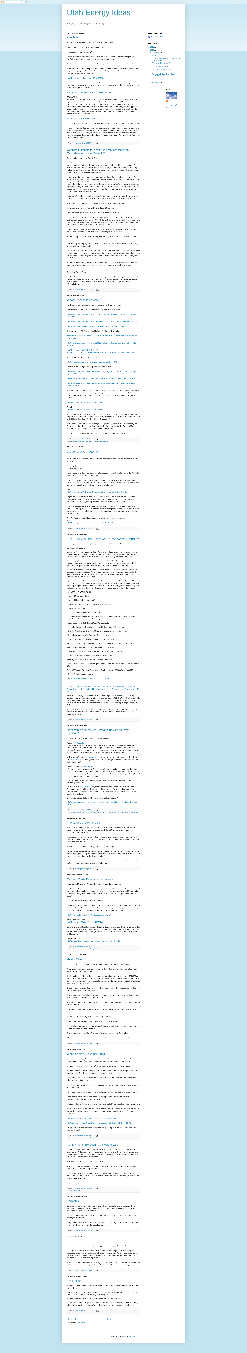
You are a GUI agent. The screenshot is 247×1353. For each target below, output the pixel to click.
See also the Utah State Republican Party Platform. (86, 118)
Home (109, 1319)
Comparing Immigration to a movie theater (93, 1144)
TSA (69, 1241)
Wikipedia (80, 743)
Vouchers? (73, 37)
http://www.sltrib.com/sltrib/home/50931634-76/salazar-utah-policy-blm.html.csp (96, 326)
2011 (152, 47)
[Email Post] (97, 143)
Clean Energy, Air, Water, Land (86, 1053)
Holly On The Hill (157, 37)
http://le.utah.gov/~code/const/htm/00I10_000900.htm (87, 78)
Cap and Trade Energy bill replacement (91, 879)
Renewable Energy (89, 949)
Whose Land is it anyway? (83, 300)
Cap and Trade (77, 949)
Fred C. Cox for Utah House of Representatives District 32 (103, 539)
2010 (152, 50)
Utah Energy (134, 812)
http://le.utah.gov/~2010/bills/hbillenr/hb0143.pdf (85, 402)
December (156, 53)
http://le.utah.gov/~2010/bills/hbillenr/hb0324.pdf (85, 409)
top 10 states (75, 760)
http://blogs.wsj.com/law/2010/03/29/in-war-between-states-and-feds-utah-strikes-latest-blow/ (101, 379)
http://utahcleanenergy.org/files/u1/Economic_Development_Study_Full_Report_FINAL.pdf (100, 1123)
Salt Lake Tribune (86, 767)
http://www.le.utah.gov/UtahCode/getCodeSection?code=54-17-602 (91, 915)
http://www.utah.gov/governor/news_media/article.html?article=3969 (92, 362)
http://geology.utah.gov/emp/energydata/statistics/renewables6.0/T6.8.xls (94, 941)
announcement (90, 757)
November (156, 83)
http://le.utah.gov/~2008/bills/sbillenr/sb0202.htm (85, 922)
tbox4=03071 (90, 523)
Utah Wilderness (95, 441)
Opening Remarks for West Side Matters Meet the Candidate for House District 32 (98, 151)
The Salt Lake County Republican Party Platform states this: (89, 92)
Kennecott (81, 812)
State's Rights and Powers (81, 441)
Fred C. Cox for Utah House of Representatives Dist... (162, 70)
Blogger (133, 1336)
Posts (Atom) (80, 1323)
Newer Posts (72, 1319)
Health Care (74, 959)
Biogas (75, 812)
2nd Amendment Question (83, 451)
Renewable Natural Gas (97, 812)
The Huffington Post (86, 787)
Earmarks (73, 1201)
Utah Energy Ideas (99, 12)
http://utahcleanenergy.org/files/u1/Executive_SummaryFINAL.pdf (91, 1118)
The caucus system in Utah (84, 822)
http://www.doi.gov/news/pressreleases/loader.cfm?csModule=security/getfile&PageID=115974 (102, 321)
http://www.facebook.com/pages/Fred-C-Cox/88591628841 (88, 678)
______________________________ (80, 682)
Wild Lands (104, 441)
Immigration (76, 1190)
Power (87, 812)
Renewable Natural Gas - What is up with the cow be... (164, 75)
